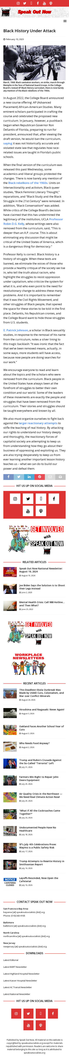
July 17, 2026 (27, 851)
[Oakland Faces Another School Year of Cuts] (10, 730)
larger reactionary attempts (38, 423)
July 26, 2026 (27, 817)
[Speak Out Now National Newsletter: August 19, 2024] (10, 572)
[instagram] (18, 3)
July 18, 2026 (27, 834)
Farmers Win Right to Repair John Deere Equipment (38, 778)
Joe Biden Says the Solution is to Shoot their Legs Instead (42, 587)
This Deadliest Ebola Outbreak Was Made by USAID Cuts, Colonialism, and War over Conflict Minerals (41, 692)
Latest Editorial (10, 960)
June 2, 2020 (27, 592)
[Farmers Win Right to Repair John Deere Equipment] (10, 780)
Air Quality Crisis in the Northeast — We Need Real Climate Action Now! (40, 795)
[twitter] (25, 3)
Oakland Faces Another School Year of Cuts (41, 728)
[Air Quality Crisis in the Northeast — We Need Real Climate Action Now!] (10, 797)
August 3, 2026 (28, 733)
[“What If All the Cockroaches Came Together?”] (10, 814)
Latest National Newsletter (16, 994)
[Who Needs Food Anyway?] (10, 747)
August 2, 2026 (28, 747)
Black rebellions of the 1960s (28, 183)
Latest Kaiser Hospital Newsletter (20, 980)
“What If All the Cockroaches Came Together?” (39, 812)
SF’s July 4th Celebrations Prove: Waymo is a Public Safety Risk (37, 846)
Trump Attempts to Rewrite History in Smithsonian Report (41, 863)
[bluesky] (31, 3)
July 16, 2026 (27, 868)
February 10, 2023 (15, 39)
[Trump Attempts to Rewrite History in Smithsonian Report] (10, 865)
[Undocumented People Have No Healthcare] (10, 831)
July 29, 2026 (27, 784)
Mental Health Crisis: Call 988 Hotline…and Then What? (42, 604)
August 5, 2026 (28, 713)
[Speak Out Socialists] (34, 15)
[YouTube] (44, 3)
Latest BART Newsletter (15, 966)
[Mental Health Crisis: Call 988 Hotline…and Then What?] (10, 606)
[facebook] (38, 3)
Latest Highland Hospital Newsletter (21, 973)
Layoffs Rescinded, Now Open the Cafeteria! (38, 879)
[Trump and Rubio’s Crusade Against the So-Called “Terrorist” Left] (10, 764)
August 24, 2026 (28, 700)
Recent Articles (34, 683)
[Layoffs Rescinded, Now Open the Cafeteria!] (10, 882)
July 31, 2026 (27, 767)
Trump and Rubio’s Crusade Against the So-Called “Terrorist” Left (40, 761)
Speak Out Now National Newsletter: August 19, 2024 (41, 570)
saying (7, 143)
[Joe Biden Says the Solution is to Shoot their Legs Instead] (10, 589)
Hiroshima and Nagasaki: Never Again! (41, 709)
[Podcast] (51, 3)
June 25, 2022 (27, 609)
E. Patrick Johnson (15, 330)
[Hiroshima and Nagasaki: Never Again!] (10, 713)
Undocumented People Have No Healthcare (37, 829)
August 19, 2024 (28, 575)
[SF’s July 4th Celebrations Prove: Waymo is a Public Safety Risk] (10, 848)
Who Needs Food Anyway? (34, 743)
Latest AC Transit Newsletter (17, 987)
